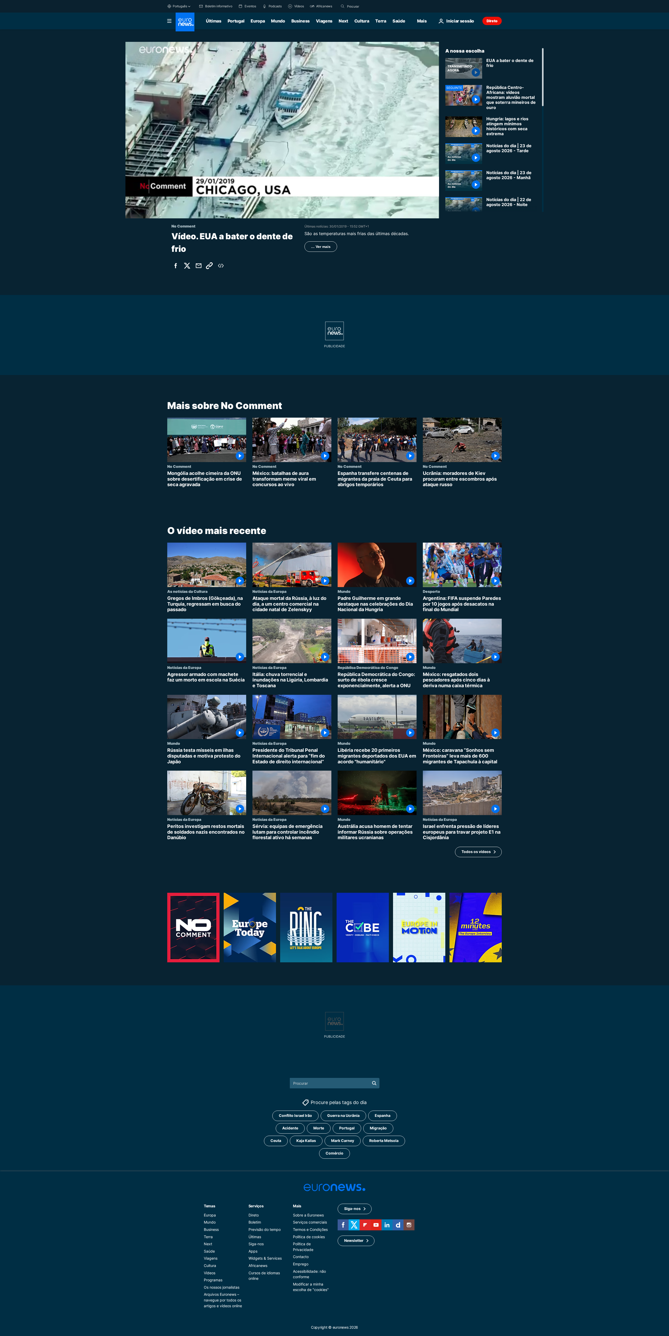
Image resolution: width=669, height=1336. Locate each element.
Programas (213, 1280)
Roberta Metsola (384, 1141)
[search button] (342, 6)
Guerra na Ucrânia (343, 1115)
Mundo (278, 21)
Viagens (324, 21)
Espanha (382, 1115)
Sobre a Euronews (308, 1215)
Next (343, 21)
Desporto (431, 591)
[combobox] (369, 6)
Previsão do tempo (265, 1229)
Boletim (255, 1222)
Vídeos (209, 1273)
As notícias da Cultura (187, 591)
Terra (380, 21)
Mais (297, 1206)
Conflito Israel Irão (295, 1115)
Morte (318, 1128)
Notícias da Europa (269, 591)
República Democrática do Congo (368, 667)
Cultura (361, 21)
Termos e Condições (310, 1229)
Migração (378, 1128)
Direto (492, 21)
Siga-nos (256, 1244)
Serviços (256, 1206)
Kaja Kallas (306, 1141)
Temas (209, 1206)
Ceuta (275, 1141)
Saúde (399, 21)
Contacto (301, 1257)
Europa (258, 21)
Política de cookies (309, 1237)
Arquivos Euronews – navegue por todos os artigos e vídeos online (223, 1300)
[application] (282, 130)
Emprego (300, 1264)
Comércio (334, 1153)
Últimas (213, 21)
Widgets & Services (265, 1258)
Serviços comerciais (310, 1222)
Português (180, 6)
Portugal (236, 21)
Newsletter (354, 1240)
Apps (253, 1251)
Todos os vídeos (476, 851)
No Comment (179, 466)
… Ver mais (321, 247)
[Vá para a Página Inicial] (185, 22)
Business (300, 21)
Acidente (290, 1128)
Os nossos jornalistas (221, 1287)
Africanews (258, 1265)
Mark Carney (342, 1141)
